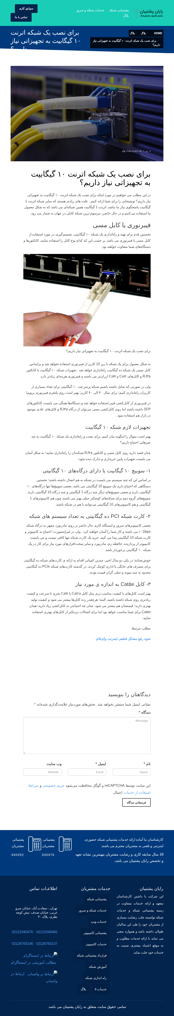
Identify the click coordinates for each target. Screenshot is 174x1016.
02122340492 (46, 932)
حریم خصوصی (53, 786)
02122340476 (22, 932)
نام (147, 764)
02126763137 (46, 944)
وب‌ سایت (54, 764)
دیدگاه (145, 712)
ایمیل (100, 764)
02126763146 (22, 944)
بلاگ (124, 151)
